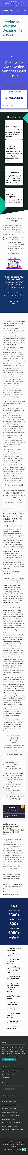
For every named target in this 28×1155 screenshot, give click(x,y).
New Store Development (9, 1101)
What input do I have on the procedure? (13, 1015)
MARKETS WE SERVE (9, 1144)
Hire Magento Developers (9, 1119)
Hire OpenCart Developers (10, 1126)
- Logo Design (11, 807)
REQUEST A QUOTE (14, 303)
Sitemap (14, 1146)
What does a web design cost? (14, 949)
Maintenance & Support (9, 1105)
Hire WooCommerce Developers (11, 1112)
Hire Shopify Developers (9, 1108)
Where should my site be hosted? (14, 1022)
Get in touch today (12, 894)
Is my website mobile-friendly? (12, 1003)
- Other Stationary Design (11, 816)
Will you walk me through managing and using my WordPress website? (13, 987)
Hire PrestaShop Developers (10, 1115)
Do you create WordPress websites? (13, 961)
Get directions (9, 1059)
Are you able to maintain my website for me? (13, 996)
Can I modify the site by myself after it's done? (13, 978)
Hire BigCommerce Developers (11, 1122)
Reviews (14, 1151)
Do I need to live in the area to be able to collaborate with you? (14, 969)
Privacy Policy (20, 1144)
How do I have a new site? (13, 955)
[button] (14, 807)
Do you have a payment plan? (13, 1027)
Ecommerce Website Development (12, 1130)
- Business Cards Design (11, 811)
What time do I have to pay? (13, 1009)
